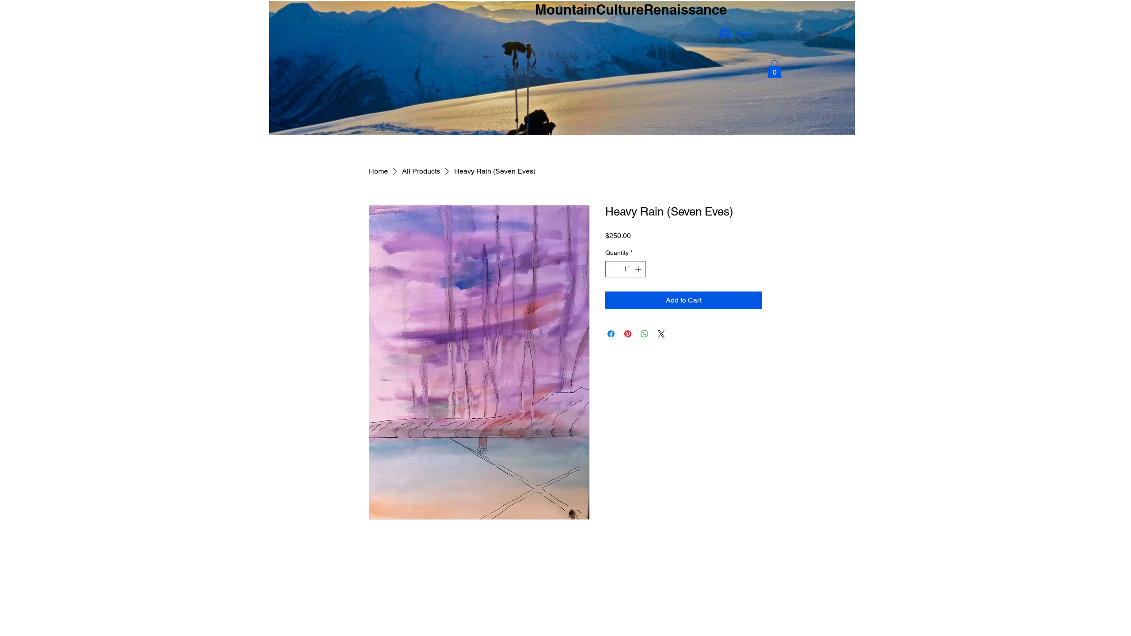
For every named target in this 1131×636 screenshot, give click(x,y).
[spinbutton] (626, 269)
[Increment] (639, 269)
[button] (774, 69)
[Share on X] (661, 334)
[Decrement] (612, 269)
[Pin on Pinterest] (627, 334)
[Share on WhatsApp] (644, 334)
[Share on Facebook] (611, 334)
